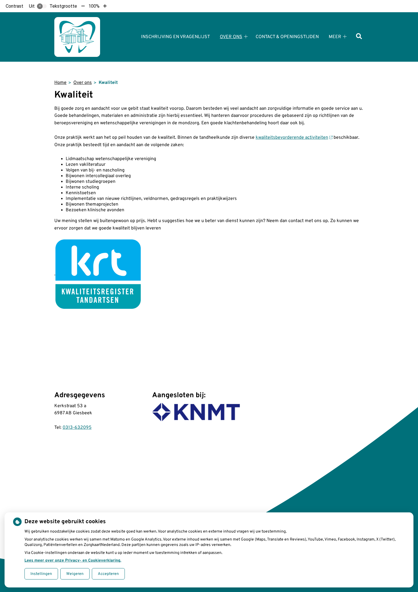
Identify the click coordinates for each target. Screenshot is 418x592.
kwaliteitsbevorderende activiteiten (292, 137)
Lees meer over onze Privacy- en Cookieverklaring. (72, 560)
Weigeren (75, 574)
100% (94, 6)
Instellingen (41, 574)
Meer (335, 37)
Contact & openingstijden (287, 37)
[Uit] (42, 6)
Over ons (231, 37)
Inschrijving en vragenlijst (175, 37)
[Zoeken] (359, 36)
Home (60, 83)
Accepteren (108, 574)
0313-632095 (77, 427)
